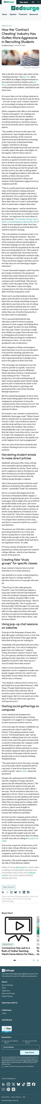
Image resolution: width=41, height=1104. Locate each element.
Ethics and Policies (8, 993)
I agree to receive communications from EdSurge (19, 1066)
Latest (4, 1013)
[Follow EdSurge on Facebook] (33, 1084)
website (24, 771)
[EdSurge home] (9, 2)
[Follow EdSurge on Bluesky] (18, 1084)
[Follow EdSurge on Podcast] (13, 1089)
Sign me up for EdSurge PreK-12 (11, 1042)
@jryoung (20, 867)
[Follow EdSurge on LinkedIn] (28, 1084)
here (9, 899)
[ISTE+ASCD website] (23, 2)
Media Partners (7, 996)
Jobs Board (7, 1020)
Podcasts (23, 14)
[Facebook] (28, 892)
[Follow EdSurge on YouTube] (3, 1089)
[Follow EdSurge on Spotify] (8, 1089)
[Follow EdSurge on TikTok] (23, 1084)
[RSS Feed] (3, 892)
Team (4, 988)
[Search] (38, 2)
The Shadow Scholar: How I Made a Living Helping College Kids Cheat (20, 220)
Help (24, 1097)
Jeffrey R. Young (8, 45)
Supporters (6, 991)
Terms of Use (27, 1060)
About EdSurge (7, 985)
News (4, 14)
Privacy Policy (6, 1097)
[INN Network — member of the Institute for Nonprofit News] (7, 1029)
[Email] (7, 892)
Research (34, 14)
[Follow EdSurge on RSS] (3, 1084)
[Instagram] (11, 892)
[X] (20, 892)
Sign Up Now (29, 1052)
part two (26, 76)
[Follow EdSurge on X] (13, 1084)
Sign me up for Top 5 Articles (31, 1042)
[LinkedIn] (24, 892)
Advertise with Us (9, 1002)
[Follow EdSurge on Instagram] (8, 1084)
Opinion (12, 14)
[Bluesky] (15, 892)
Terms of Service (16, 1097)
